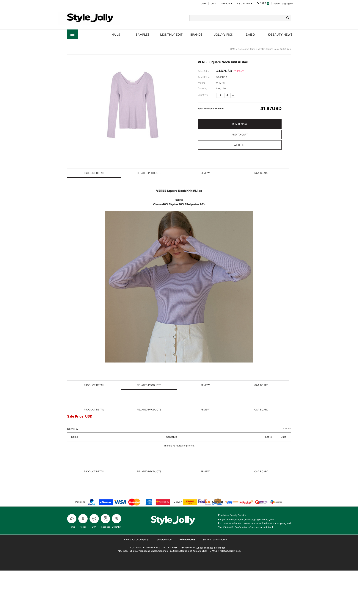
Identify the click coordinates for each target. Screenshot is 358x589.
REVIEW (205, 172)
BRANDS (196, 34)
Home (72, 526)
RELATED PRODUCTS (149, 172)
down (232, 95)
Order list (116, 526)
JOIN (213, 3)
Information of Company (136, 539)
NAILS (116, 34)
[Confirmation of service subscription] (253, 527)
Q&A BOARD (261, 172)
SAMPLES (143, 34)
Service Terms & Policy (215, 539)
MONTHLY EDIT (171, 34)
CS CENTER (243, 3)
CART (264, 3)
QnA (94, 526)
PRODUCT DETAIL (94, 172)
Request (105, 526)
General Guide (164, 539)
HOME (232, 49)
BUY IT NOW (239, 124)
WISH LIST (240, 144)
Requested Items (246, 49)
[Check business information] (210, 547)
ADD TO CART (240, 134)
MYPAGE (225, 3)
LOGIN (203, 3)
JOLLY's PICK (223, 34)
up (227, 95)
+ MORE (287, 428)
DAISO (250, 34)
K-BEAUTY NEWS (280, 34)
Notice (83, 526)
